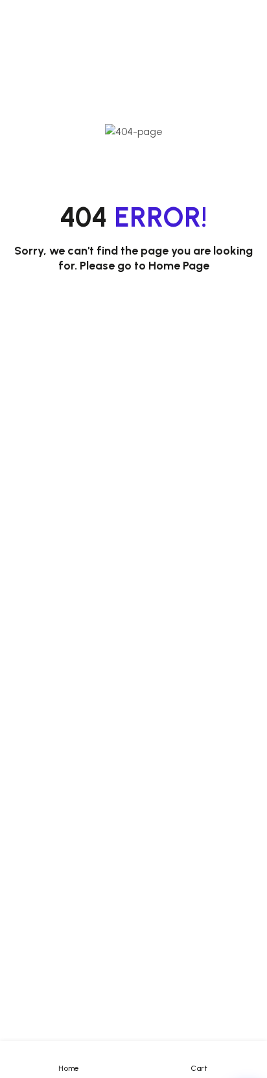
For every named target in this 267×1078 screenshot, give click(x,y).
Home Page (178, 265)
